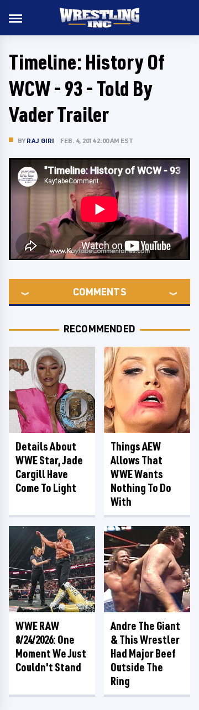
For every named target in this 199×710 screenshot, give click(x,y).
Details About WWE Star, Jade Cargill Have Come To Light (49, 467)
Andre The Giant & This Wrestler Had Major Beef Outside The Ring (145, 653)
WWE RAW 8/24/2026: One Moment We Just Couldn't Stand (50, 646)
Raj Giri (41, 140)
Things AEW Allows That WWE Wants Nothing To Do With (141, 473)
